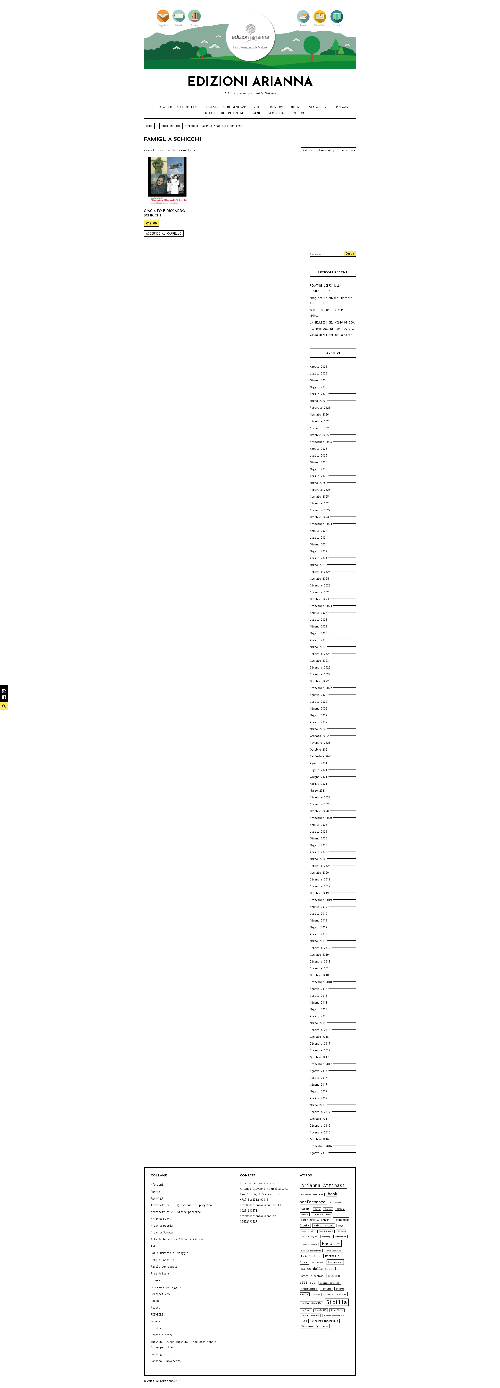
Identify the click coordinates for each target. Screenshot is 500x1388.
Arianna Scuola (162, 1232)
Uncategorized (161, 1354)
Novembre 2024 (320, 510)
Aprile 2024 (318, 558)
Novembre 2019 (320, 886)
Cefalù (305, 1208)
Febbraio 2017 (320, 1112)
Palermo (335, 1262)
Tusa (304, 1320)
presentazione (309, 1288)
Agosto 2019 (318, 906)
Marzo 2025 (318, 482)
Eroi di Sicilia (162, 1259)
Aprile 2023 (318, 640)
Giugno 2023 (318, 626)
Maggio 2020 (318, 845)
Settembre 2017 (321, 1064)
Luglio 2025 (318, 455)
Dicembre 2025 (320, 421)
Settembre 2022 (321, 688)
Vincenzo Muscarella (325, 1320)
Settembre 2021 (321, 756)
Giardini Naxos (326, 1231)
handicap (326, 1237)
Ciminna (328, 1209)
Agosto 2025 (318, 448)
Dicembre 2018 (320, 961)
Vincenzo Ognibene (314, 1326)
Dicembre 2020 (320, 797)
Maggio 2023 (318, 633)
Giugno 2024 (318, 544)
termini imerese (310, 1315)
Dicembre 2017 (320, 1043)
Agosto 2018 (318, 988)
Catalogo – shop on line (178, 107)
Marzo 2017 (318, 1105)
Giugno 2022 (318, 708)
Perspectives (160, 1294)
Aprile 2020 (318, 852)
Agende (155, 1191)
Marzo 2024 (318, 565)
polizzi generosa (329, 1283)
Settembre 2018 (321, 982)
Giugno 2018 (318, 1002)
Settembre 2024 (321, 524)
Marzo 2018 (318, 1023)
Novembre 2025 (320, 428)
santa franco (335, 1294)
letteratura (340, 1237)
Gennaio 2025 (319, 496)
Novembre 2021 (320, 742)
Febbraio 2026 (320, 407)
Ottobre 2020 (319, 811)
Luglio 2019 (318, 913)
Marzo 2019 (318, 941)
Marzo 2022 (318, 729)
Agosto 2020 (318, 824)
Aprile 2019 (318, 934)
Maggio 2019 (318, 927)
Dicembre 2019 (320, 879)
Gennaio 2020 (319, 872)
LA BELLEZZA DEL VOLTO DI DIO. (332, 322)
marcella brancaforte (311, 1251)
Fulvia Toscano (323, 1225)
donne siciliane (321, 1214)
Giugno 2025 (318, 462)
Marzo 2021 (318, 790)
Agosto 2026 (318, 366)
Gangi (340, 1226)
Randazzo (326, 1288)
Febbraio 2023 (320, 653)
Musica (299, 113)
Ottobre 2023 (319, 599)
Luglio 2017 (318, 1077)
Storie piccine (162, 1335)
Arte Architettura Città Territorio (177, 1239)
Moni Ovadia (317, 1263)
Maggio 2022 (318, 715)
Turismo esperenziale (334, 1316)
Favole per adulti (164, 1266)
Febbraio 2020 (320, 865)
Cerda (317, 1209)
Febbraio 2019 (320, 947)
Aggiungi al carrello (163, 233)
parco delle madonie (319, 1269)
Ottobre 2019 (319, 893)
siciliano (305, 1310)
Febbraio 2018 (320, 1029)
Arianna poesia (162, 1225)
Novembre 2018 (320, 968)
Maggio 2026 (318, 387)
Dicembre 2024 (320, 503)
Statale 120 (318, 107)
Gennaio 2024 (319, 578)
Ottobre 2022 (319, 681)
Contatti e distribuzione (223, 113)
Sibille (156, 1328)
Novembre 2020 (320, 804)
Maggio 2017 (318, 1091)
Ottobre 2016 (319, 1139)
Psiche (155, 1307)
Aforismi (157, 1184)
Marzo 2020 (318, 859)
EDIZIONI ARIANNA (315, 1219)
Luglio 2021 (318, 770)
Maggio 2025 (318, 469)
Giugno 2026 (318, 380)
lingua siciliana (309, 1244)
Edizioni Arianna (250, 82)
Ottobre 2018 (319, 975)
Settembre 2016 (321, 1146)
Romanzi (156, 1321)
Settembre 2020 (321, 818)
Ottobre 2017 (319, 1057)
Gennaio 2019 (319, 954)
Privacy (342, 107)
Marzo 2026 (318, 400)
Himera (155, 1280)
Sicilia (336, 1302)
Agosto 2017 (318, 1071)
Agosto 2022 (318, 694)
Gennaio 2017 (319, 1118)
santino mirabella (311, 1303)
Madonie (331, 1243)
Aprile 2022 (318, 722)
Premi (256, 113)
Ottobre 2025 (319, 435)
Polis (155, 1300)
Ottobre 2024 (319, 517)
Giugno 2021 (318, 776)
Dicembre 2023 (320, 585)
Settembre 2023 (321, 606)
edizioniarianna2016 (164, 1381)
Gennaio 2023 (319, 660)
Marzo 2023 (318, 647)
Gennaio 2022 (319, 735)
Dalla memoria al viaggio (169, 1253)
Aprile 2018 (318, 1016)
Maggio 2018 (318, 1009)
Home (149, 125)
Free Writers (160, 1273)
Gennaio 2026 (319, 414)
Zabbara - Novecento (165, 1361)
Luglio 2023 (318, 619)
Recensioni (277, 113)
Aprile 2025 (318, 476)
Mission (276, 107)
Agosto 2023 (318, 612)
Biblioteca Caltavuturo (312, 1195)
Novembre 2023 (320, 592)
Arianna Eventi (162, 1218)
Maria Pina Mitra (310, 1256)
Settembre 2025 (321, 441)
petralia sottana (312, 1275)
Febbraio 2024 (320, 571)
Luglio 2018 (318, 995)
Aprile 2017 (318, 1098)
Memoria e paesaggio (165, 1287)
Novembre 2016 (320, 1132)
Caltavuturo (335, 1203)
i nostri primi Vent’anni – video (234, 107)
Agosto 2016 (318, 1153)
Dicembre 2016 (320, 1125)
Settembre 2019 (321, 900)
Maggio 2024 (318, 551)
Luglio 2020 (318, 831)
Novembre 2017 (320, 1050)
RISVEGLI (157, 1314)
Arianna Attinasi (323, 1185)
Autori (295, 107)
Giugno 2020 (318, 838)
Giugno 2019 (318, 920)
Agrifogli (158, 1198)
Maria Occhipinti (334, 1251)
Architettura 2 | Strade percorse (176, 1212)
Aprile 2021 (318, 783)
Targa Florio (337, 1310)
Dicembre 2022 (320, 667)
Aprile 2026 (318, 394)
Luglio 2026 (318, 373)
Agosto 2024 (318, 530)
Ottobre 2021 (319, 749)
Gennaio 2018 (319, 1036)
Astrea (155, 1246)
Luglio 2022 (318, 701)
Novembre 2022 (320, 674)
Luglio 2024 (318, 537)
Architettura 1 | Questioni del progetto (181, 1205)
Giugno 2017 (318, 1084)
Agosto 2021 (318, 763)
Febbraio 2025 (320, 489)
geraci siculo (307, 1231)
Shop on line (171, 125)
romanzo (316, 1294)
